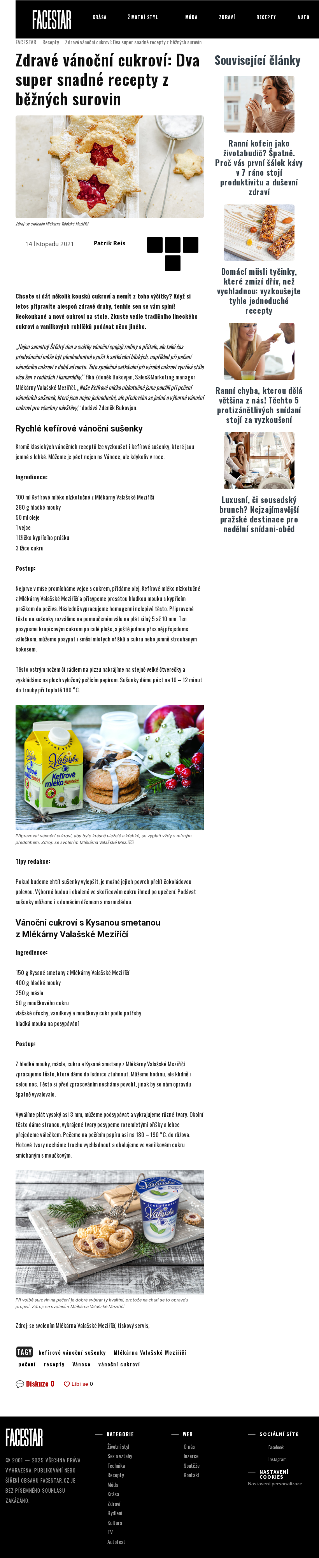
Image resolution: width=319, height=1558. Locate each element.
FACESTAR (26, 42)
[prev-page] (251, 552)
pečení (27, 1364)
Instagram (277, 1459)
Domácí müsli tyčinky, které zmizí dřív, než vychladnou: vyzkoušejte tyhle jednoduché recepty (259, 290)
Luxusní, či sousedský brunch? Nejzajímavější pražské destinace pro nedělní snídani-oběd (259, 514)
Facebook (276, 1447)
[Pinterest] (190, 245)
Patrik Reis (109, 243)
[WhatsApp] (173, 263)
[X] (173, 245)
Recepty (50, 42)
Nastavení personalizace (275, 1483)
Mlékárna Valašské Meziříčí (150, 1352)
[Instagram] (261, 1460)
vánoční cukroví (119, 1364)
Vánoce (81, 1364)
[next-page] (264, 552)
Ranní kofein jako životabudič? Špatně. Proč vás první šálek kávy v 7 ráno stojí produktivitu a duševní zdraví (259, 167)
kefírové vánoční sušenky (72, 1352)
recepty (54, 1364)
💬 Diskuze (35, 1383)
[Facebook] (155, 245)
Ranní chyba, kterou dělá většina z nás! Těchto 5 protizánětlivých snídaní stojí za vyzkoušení (259, 404)
